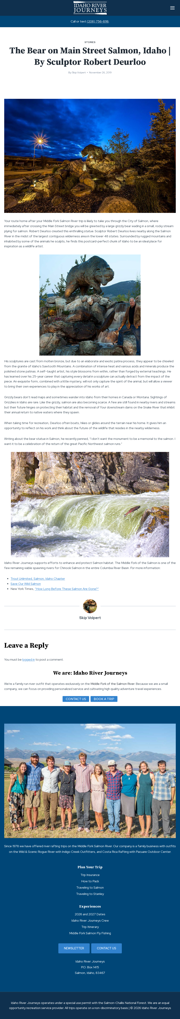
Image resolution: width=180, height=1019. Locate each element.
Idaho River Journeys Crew (90, 920)
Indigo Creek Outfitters (78, 852)
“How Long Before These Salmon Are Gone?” (67, 589)
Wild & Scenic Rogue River (37, 852)
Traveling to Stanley (90, 894)
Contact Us (106, 948)
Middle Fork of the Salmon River (112, 684)
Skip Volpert (79, 72)
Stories (90, 42)
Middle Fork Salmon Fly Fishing (90, 933)
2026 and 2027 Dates (90, 914)
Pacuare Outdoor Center (153, 852)
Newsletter (74, 948)
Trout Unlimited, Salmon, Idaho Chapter (38, 579)
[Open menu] (172, 7)
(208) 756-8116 (98, 21)
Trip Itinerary (90, 927)
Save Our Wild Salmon (26, 584)
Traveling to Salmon (90, 887)
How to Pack (90, 881)
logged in (28, 659)
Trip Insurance (90, 875)
